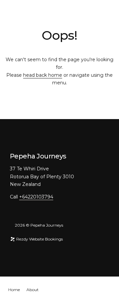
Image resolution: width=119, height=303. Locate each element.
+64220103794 (36, 197)
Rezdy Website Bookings (39, 239)
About (32, 289)
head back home (42, 75)
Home (14, 289)
